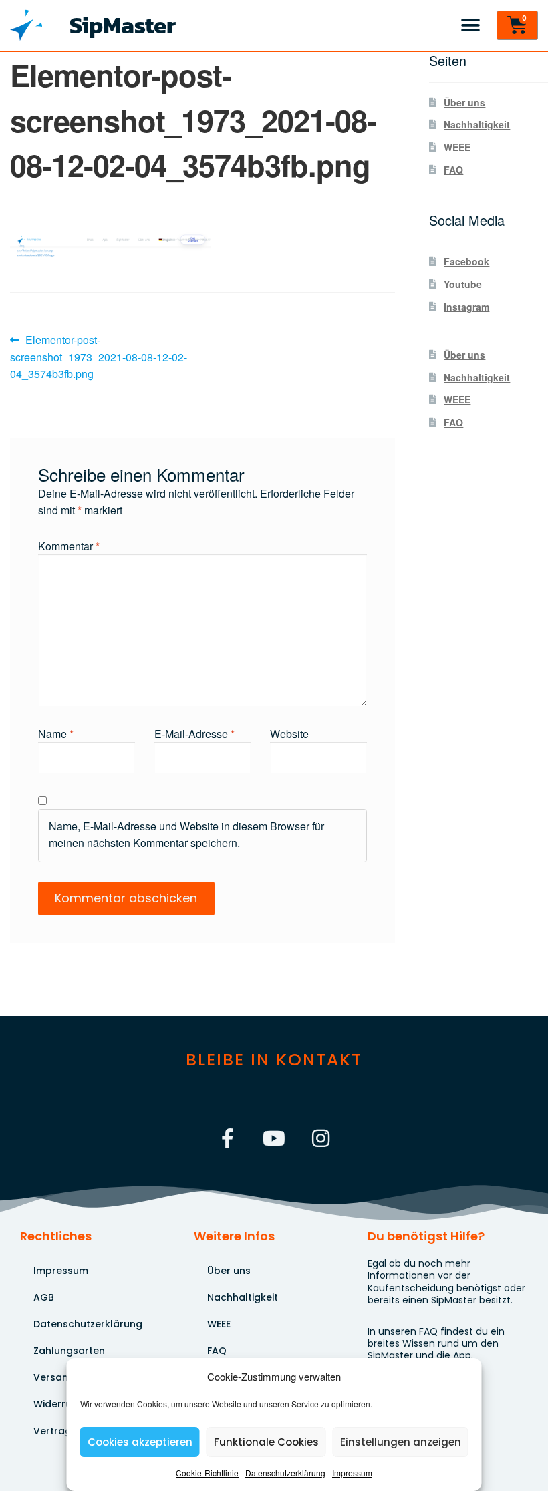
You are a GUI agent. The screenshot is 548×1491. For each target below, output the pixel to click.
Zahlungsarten (69, 1350)
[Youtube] (274, 1138)
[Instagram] (321, 1138)
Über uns (464, 102)
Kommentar (69, 546)
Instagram (466, 306)
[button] (470, 26)
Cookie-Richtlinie (207, 1472)
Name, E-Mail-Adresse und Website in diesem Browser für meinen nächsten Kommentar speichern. (186, 834)
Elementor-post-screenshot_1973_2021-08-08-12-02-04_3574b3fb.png (98, 356)
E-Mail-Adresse (194, 733)
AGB (43, 1297)
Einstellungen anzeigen (400, 1442)
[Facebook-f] (227, 1138)
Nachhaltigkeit (477, 124)
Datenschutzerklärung (285, 1472)
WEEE (457, 147)
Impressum (352, 1472)
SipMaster (123, 25)
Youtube (463, 284)
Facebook (466, 261)
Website (289, 733)
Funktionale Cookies (266, 1442)
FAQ (453, 169)
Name (56, 733)
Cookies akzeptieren (140, 1442)
